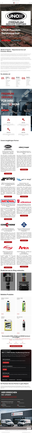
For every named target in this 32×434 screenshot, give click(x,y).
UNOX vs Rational (19, 379)
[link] (8, 277)
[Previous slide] (1, 26)
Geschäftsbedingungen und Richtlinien (26, 432)
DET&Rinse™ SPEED (20, 298)
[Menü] (1, 3)
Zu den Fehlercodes (6, 376)
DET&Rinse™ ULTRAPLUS (5, 298)
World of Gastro (8, 432)
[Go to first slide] (31, 26)
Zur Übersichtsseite (6, 362)
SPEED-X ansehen (4, 379)
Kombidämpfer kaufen (12, 379)
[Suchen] (2, 3)
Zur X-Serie (4, 369)
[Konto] (29, 3)
